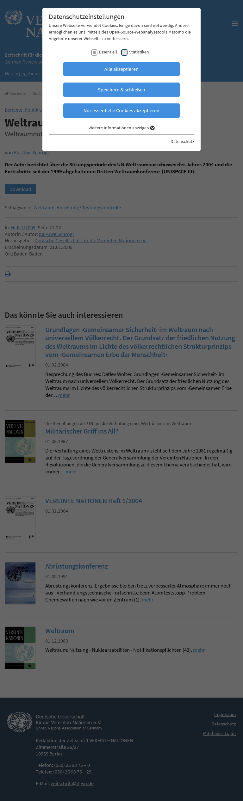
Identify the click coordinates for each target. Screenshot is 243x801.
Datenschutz (182, 141)
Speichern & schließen (121, 89)
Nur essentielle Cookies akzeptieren (121, 110)
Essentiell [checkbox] (108, 52)
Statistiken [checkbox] (139, 52)
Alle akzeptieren (121, 69)
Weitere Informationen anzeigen (119, 128)
